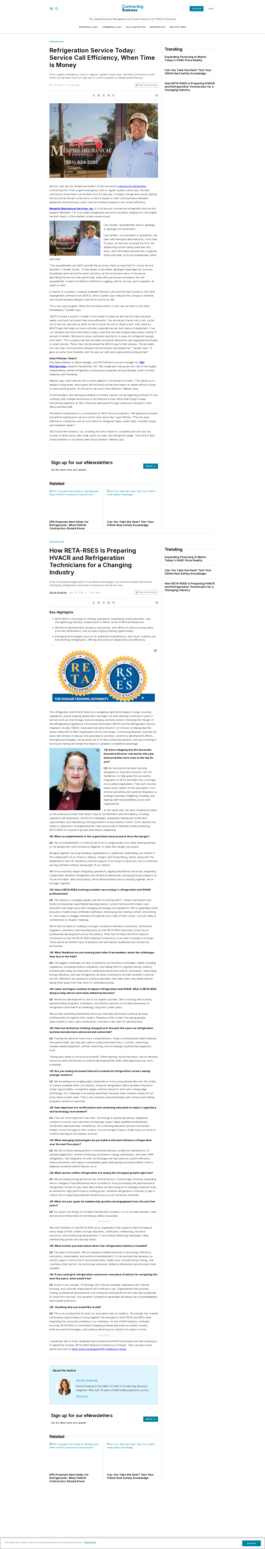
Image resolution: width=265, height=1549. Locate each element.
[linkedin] (98, 95)
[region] (132, 1543)
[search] (57, 9)
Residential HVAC (88, 27)
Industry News (178, 27)
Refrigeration (157, 27)
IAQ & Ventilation (135, 27)
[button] (51, 9)
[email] (113, 95)
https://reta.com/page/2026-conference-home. (99, 1349)
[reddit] (108, 95)
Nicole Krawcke (58, 592)
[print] (156, 95)
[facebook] (93, 95)
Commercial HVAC (112, 27)
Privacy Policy (90, 1542)
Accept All (251, 1543)
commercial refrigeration (132, 186)
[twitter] (103, 95)
